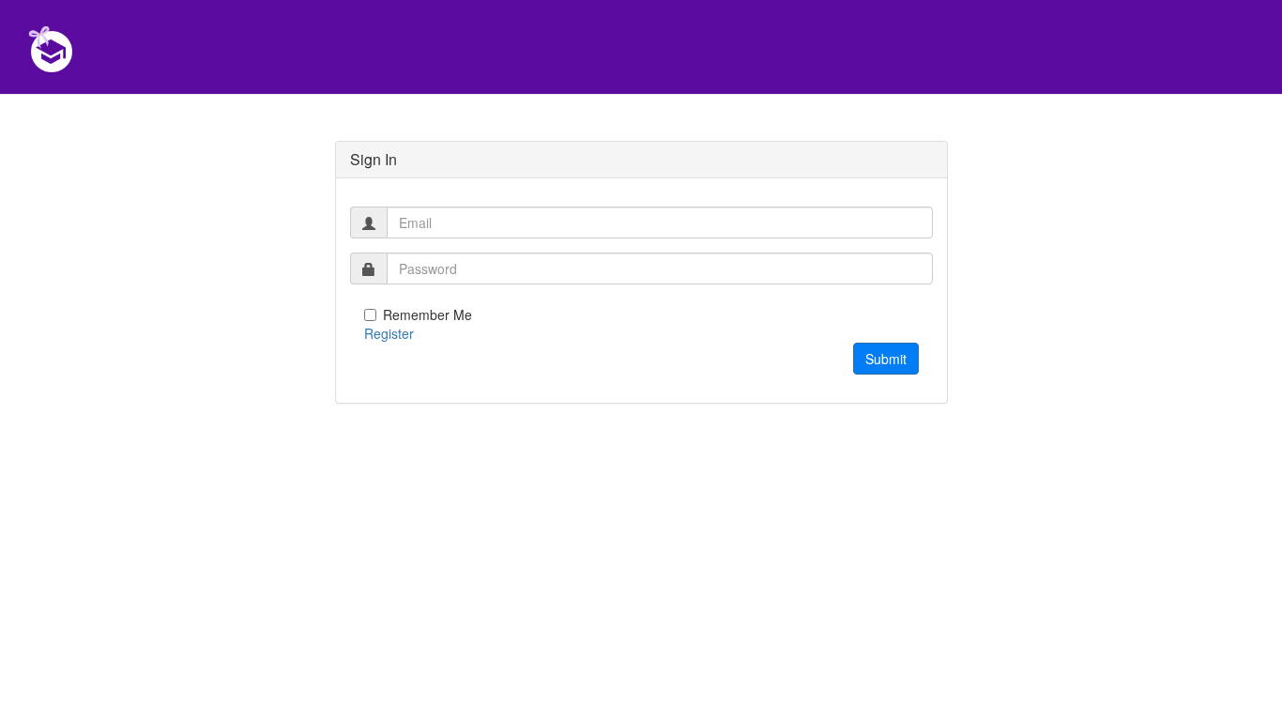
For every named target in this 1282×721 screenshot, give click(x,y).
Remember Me (427, 314)
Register (389, 333)
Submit (886, 358)
